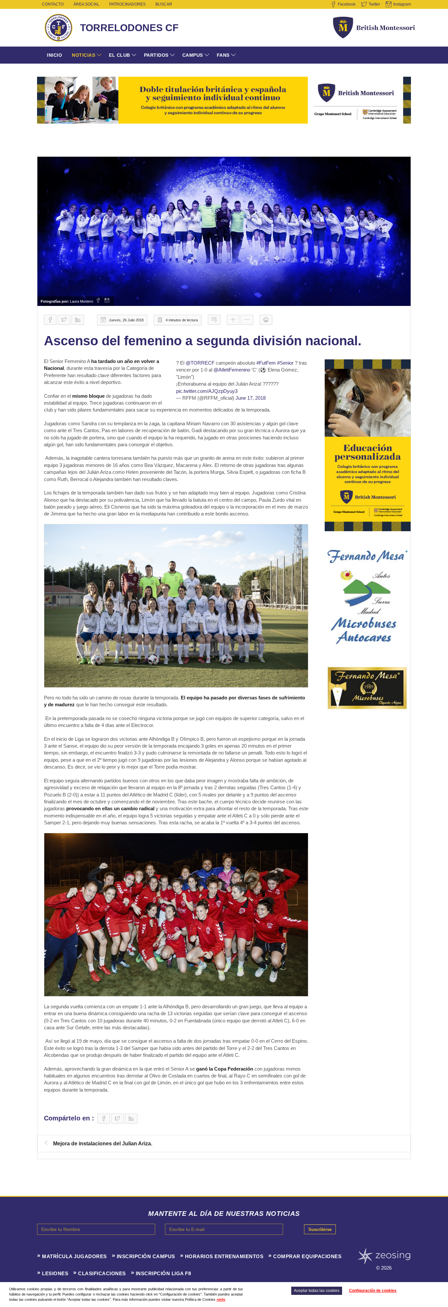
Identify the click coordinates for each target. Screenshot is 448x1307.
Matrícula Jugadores (74, 1256)
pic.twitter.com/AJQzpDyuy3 (206, 391)
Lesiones (55, 1273)
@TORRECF (200, 363)
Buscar (163, 4)
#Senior (285, 363)
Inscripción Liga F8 (163, 1273)
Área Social (86, 4)
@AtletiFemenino (232, 369)
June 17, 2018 (250, 398)
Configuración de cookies (373, 1290)
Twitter (374, 4)
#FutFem (266, 363)
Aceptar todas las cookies (316, 1290)
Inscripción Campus (146, 1256)
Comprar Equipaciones (307, 1256)
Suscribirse (320, 1229)
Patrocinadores (127, 4)
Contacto (53, 4)
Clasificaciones (102, 1273)
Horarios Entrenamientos (224, 1256)
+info (220, 1299)
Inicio (54, 55)
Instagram (402, 4)
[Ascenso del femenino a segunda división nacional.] (224, 231)
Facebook (347, 4)
